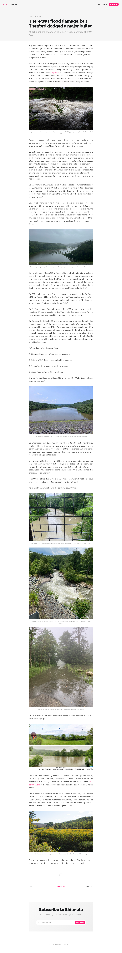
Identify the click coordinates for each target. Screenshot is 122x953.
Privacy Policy (72, 943)
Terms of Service (61, 943)
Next (31, 886)
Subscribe (113, 4)
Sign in (104, 4)
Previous (89, 886)
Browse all (14, 4)
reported (55, 72)
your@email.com (60, 922)
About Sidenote (50, 943)
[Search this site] (99, 4)
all (61, 886)
